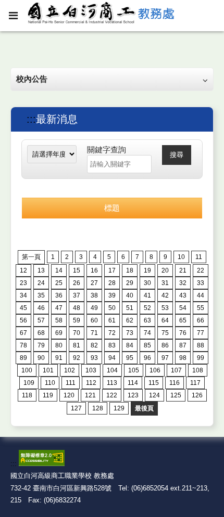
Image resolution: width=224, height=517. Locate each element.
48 (76, 308)
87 (182, 345)
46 (41, 308)
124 (154, 395)
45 (23, 308)
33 (200, 283)
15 (76, 270)
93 (94, 357)
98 (182, 357)
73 (129, 333)
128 (97, 408)
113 (112, 382)
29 (129, 283)
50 (112, 308)
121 (90, 395)
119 (48, 395)
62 (129, 320)
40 (129, 295)
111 (71, 382)
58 (59, 320)
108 (197, 370)
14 (59, 270)
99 (200, 357)
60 (94, 320)
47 (59, 308)
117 (195, 382)
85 (147, 345)
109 (28, 382)
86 (165, 345)
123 (133, 395)
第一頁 (31, 257)
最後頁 (144, 408)
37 (76, 295)
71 (94, 333)
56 (23, 320)
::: (31, 119)
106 (155, 370)
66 (200, 320)
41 (147, 295)
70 (76, 333)
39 (112, 295)
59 (76, 320)
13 (41, 270)
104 (112, 370)
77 (200, 333)
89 (23, 357)
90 (41, 357)
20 (165, 270)
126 (197, 395)
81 (76, 345)
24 (41, 283)
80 (59, 345)
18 (129, 270)
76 (182, 333)
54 (182, 308)
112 (91, 382)
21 (182, 270)
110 (50, 382)
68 (41, 333)
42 (165, 295)
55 (200, 308)
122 (111, 395)
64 (165, 320)
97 (165, 357)
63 (147, 320)
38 (94, 295)
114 (133, 382)
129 (119, 408)
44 (200, 295)
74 (147, 333)
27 (94, 283)
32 (182, 283)
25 (59, 283)
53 (165, 308)
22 (200, 270)
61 (112, 320)
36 (59, 295)
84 (129, 345)
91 (59, 357)
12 (23, 270)
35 (41, 295)
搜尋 (176, 155)
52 (147, 308)
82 (94, 345)
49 (94, 308)
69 (59, 333)
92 (76, 357)
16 (94, 270)
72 (112, 333)
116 (174, 382)
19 (147, 270)
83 (112, 345)
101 (48, 370)
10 (181, 257)
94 (112, 357)
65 (182, 320)
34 (23, 295)
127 (76, 408)
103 (90, 370)
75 (165, 333)
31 (165, 283)
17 (112, 270)
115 (153, 382)
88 (200, 345)
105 (133, 370)
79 (41, 345)
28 (112, 283)
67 (23, 333)
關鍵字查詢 (106, 149)
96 (147, 357)
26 (76, 283)
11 (198, 257)
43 (182, 295)
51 (129, 308)
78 (23, 345)
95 (129, 357)
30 (147, 283)
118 (27, 395)
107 (176, 370)
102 (69, 370)
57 (41, 320)
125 (175, 395)
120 (69, 395)
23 (23, 283)
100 (26, 370)
